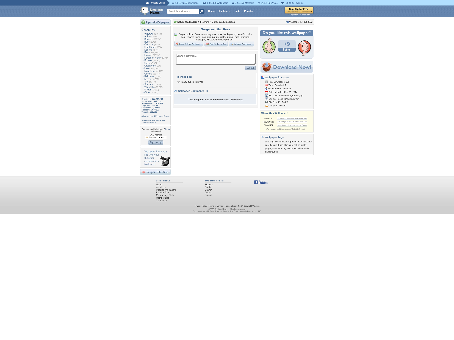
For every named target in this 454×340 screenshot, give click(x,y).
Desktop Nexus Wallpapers (151, 11)
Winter (147, 89)
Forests (148, 60)
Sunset (208, 195)
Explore (223, 11)
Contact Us (162, 200)
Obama (208, 192)
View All (148, 33)
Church (208, 190)
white (300, 148)
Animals (148, 36)
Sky (146, 81)
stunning (282, 148)
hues (280, 145)
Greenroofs (150, 65)
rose (274, 148)
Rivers (147, 79)
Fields (147, 52)
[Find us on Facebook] (261, 183)
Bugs (147, 41)
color (309, 141)
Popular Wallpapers (166, 190)
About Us (161, 187)
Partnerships (230, 206)
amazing (269, 141)
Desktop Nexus (221, 209)
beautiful (302, 141)
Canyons (148, 44)
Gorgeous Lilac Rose (223, 22)
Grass (147, 63)
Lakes (147, 68)
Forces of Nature (153, 57)
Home (211, 11)
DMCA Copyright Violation (248, 206)
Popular (248, 11)
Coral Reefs (150, 47)
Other (147, 92)
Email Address (156, 135)
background (291, 141)
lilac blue (288, 145)
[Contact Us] (156, 165)
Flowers (148, 55)
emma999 (287, 88)
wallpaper (292, 148)
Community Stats (165, 195)
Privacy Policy (201, 206)
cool (267, 145)
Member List (162, 198)
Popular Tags (163, 192)
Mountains (149, 71)
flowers (273, 145)
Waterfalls (149, 87)
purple (268, 148)
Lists (237, 11)
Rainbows (149, 76)
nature (297, 145)
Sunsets (148, 84)
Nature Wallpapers (187, 22)
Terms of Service (216, 206)
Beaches (148, 39)
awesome (279, 141)
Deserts (148, 49)
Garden (208, 187)
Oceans (148, 73)
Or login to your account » (299, 15)
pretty (303, 145)
